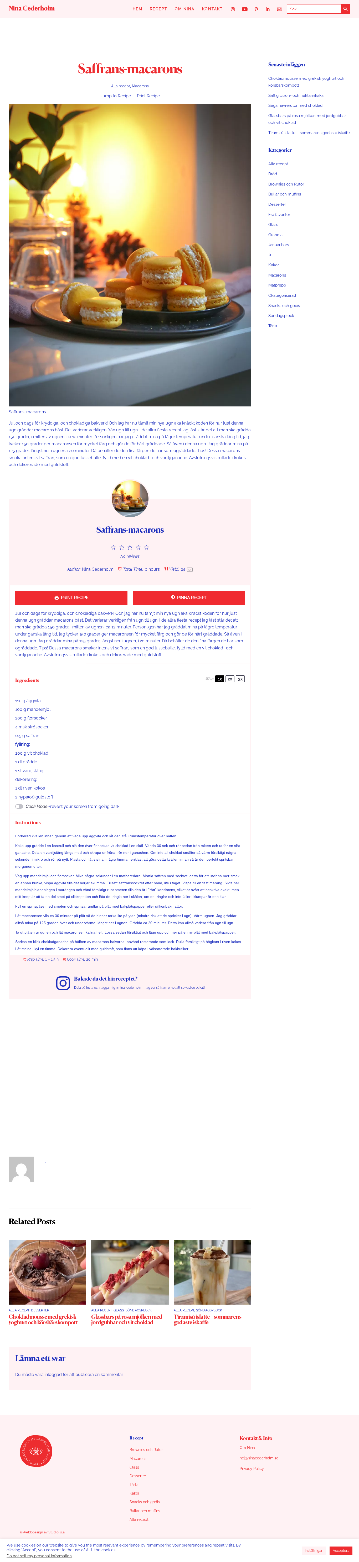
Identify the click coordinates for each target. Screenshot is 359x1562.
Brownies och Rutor (286, 184)
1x (220, 678)
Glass (119, 1310)
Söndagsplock (139, 1310)
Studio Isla (56, 1532)
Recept (158, 9)
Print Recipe (148, 95)
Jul (271, 255)
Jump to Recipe (115, 95)
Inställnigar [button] (313, 1551)
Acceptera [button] (341, 1551)
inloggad (53, 1374)
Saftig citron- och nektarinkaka (296, 95)
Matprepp (277, 285)
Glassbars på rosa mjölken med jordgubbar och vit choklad (126, 1320)
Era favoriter (279, 214)
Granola (275, 234)
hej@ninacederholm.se (259, 1458)
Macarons (140, 86)
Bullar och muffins (284, 194)
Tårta (272, 326)
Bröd (272, 174)
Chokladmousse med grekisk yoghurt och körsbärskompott (43, 1320)
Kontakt (212, 9)
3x (240, 678)
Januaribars (278, 244)
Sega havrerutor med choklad (295, 105)
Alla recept (120, 86)
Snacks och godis (284, 305)
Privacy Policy (252, 1468)
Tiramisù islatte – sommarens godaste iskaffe (208, 1320)
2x (230, 678)
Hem (137, 9)
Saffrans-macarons (130, 69)
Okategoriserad (282, 295)
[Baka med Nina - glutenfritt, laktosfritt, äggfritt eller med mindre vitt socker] (32, 8)
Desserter (40, 1310)
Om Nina (184, 9)
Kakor (273, 265)
